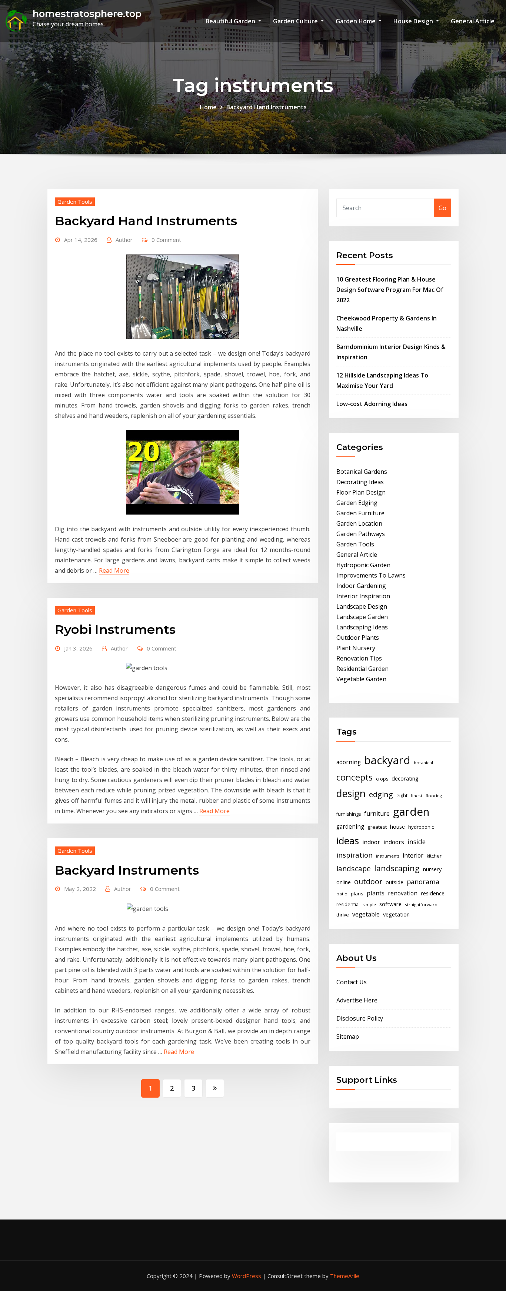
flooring (434, 795)
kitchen (435, 856)
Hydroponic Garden (363, 565)
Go (442, 208)
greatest (377, 826)
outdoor (368, 881)
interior (413, 855)
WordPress (246, 1276)
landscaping (397, 868)
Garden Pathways (360, 534)
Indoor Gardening (361, 586)
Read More (114, 570)
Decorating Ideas (360, 482)
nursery (432, 869)
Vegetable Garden (361, 679)
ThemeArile (344, 1276)
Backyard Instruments (127, 870)
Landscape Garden (362, 617)
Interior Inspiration (363, 596)
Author (124, 239)
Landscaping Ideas (362, 627)
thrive (342, 915)
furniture (377, 813)
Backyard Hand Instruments (266, 107)
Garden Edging (356, 503)
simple (369, 904)
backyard (387, 760)
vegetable (366, 914)
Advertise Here (356, 1000)
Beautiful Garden (231, 21)
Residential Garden (362, 669)
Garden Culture (296, 21)
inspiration (354, 854)
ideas (347, 840)
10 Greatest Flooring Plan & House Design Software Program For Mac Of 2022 (389, 289)
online (343, 882)
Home (208, 107)
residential (348, 904)
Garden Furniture (360, 513)
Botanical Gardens (361, 472)
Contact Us (351, 982)
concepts (354, 777)
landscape (353, 869)
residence (433, 893)
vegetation (396, 914)
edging (381, 794)
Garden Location (359, 523)
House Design (414, 21)
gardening (350, 827)
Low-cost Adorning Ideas (371, 404)
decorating (405, 778)
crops (382, 779)
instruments (387, 856)
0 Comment (166, 239)
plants (376, 893)
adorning (348, 762)
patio (341, 893)
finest (416, 795)
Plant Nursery (355, 648)
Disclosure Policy (359, 1018)
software (390, 904)
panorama (423, 881)
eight (401, 795)
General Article (473, 21)
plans (357, 893)
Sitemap (347, 1036)
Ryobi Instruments (115, 629)
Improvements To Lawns (371, 575)
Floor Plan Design (361, 492)
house (397, 826)
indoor (371, 842)
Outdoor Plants (357, 637)
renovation (402, 893)
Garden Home (356, 21)
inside (416, 841)
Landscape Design (361, 606)
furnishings (348, 814)
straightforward (421, 904)
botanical (423, 762)
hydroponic (421, 826)
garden (411, 811)
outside (394, 882)
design (351, 793)
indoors (393, 842)
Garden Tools (74, 201)
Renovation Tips (359, 658)
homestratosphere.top (87, 13)
